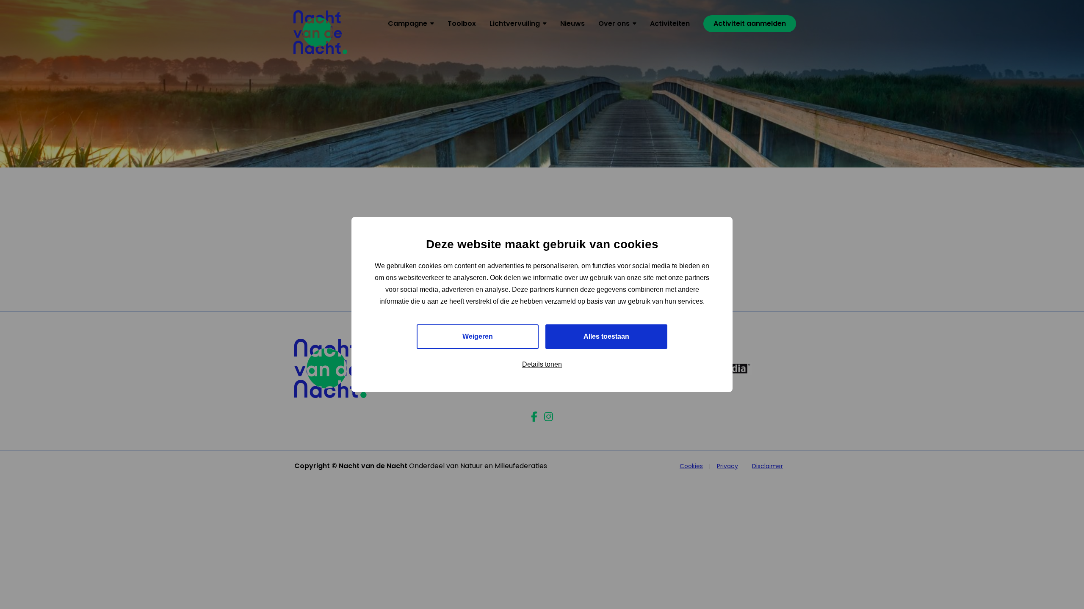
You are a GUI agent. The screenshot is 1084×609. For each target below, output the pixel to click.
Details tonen (542, 364)
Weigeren (477, 336)
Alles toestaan (606, 336)
